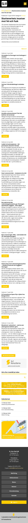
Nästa (23, 49)
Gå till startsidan (9, 355)
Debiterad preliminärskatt (8, 403)
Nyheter (8, 11)
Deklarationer (14, 478)
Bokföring (14, 473)
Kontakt (14, 495)
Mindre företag (6, 414)
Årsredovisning (14, 491)
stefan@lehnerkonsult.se (16, 468)
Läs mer (5, 76)
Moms (14, 482)
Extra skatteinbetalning (7, 408)
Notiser (23, 15)
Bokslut (14, 486)
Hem (2, 11)
